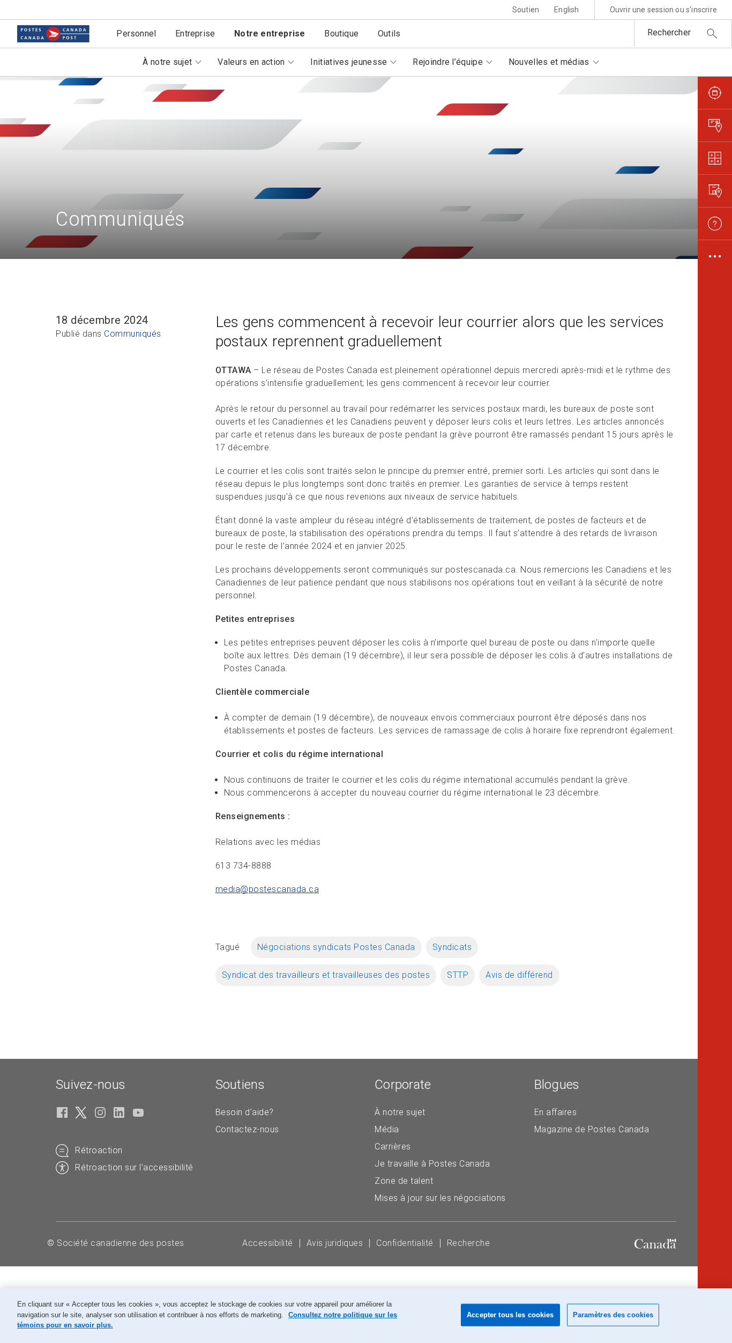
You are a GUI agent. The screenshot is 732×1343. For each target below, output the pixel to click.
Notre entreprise (269, 33)
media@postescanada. (267, 889)
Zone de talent (404, 1181)
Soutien (525, 9)
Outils (389, 33)
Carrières (393, 1146)
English (566, 9)
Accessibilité (267, 1243)
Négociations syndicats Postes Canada (336, 947)
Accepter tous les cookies (510, 1315)
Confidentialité (405, 1243)
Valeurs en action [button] (251, 62)
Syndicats (452, 947)
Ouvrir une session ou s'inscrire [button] (663, 9)
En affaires (555, 1112)
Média (387, 1129)
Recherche (468, 1243)
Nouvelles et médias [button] (549, 62)
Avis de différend (519, 975)
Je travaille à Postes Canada (432, 1164)
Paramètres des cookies (613, 1315)
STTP (457, 975)
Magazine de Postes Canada (591, 1129)
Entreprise (195, 33)
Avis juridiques (335, 1243)
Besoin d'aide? (244, 1112)
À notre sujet (400, 1112)
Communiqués (132, 334)
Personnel (136, 33)
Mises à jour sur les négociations (440, 1198)
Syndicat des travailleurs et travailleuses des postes (326, 975)
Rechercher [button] (669, 32)
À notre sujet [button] (167, 62)
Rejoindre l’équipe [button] (447, 62)
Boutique (341, 33)
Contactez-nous (247, 1129)
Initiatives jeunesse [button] (348, 62)
